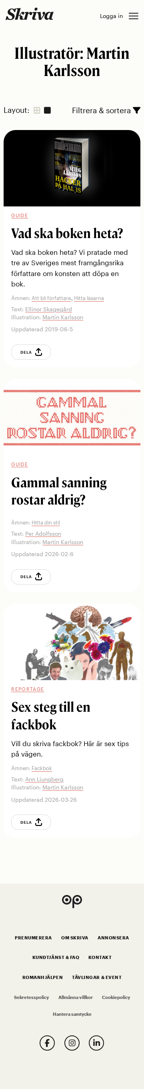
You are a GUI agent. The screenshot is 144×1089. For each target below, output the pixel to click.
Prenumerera (33, 937)
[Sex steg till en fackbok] (72, 642)
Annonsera (113, 937)
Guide (19, 215)
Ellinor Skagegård (48, 309)
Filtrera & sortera (102, 110)
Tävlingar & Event (97, 977)
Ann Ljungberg (44, 779)
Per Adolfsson (43, 533)
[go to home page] (30, 13)
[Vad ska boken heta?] (72, 168)
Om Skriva (74, 937)
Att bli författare (51, 298)
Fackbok (42, 768)
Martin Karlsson (62, 317)
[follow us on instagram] (72, 1043)
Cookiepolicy (116, 997)
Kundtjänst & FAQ (55, 957)
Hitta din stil (46, 522)
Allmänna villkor (75, 997)
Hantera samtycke (72, 1014)
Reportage (27, 689)
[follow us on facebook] (47, 1043)
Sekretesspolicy (31, 997)
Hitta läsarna (89, 298)
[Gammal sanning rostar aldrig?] (72, 417)
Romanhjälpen (42, 977)
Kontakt (100, 957)
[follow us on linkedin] (96, 1043)
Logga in (111, 15)
